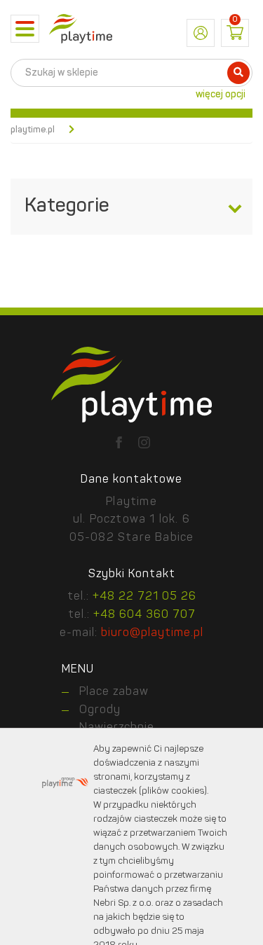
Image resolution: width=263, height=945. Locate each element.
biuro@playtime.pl (152, 633)
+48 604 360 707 (144, 615)
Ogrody (100, 710)
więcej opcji (220, 94)
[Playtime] (80, 28)
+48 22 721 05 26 (144, 596)
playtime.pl (33, 129)
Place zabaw (114, 692)
